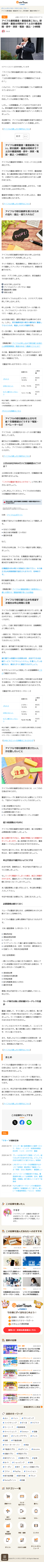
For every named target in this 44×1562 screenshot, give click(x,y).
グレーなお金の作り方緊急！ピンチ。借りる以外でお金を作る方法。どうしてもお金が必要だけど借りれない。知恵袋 (27, 1157)
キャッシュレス (10, 1431)
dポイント (24, 1449)
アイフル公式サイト (15, 514)
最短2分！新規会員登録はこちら (22, 1330)
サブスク (35, 1422)
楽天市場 (21, 1475)
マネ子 (8, 31)
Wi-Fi (6, 1462)
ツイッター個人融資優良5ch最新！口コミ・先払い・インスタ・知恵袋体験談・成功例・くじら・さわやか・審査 (27, 1148)
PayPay (18, 1471)
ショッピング (19, 1462)
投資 (6, 1440)
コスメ (7, 1471)
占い (6, 1418)
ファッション (31, 1471)
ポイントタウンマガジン (19, 1558)
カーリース (8, 1427)
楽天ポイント (9, 1458)
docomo (36, 1449)
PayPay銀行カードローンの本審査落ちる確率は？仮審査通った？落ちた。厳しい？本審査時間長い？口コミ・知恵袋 (27, 1188)
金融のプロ (8, 1453)
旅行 (18, 1467)
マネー (4, 1133)
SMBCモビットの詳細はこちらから (17, 740)
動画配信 (21, 1427)
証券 (35, 1458)
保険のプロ (24, 1458)
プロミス (6, 379)
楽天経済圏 (8, 1475)
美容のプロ (22, 1453)
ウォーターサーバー (12, 1444)
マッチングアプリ (20, 1436)
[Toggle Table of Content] (24, 136)
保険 (31, 1462)
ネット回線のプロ (32, 1467)
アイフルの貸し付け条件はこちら (16, 129)
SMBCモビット (8, 386)
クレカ (34, 1436)
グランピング (28, 1418)
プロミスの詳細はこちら (11, 411)
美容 (27, 1444)
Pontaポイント (10, 1480)
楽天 (6, 1436)
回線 (23, 1480)
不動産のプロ (9, 1449)
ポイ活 (24, 1422)
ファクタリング (10, 1422)
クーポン (7, 1467)
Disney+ (25, 1431)
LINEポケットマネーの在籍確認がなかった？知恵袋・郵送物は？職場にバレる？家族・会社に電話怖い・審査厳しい (27, 1167)
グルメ (33, 1475)
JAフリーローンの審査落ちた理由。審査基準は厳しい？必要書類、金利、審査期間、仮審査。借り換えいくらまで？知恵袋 (27, 1178)
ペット (15, 1418)
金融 (35, 1431)
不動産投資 (17, 1440)
